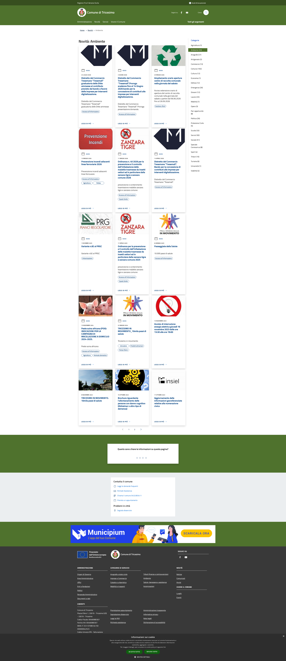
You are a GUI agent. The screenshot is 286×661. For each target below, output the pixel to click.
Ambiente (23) (196, 50)
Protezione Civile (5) (197, 124)
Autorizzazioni (148, 586)
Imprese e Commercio (118, 578)
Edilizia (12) (195, 83)
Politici (79, 590)
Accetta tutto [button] (134, 652)
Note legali (147, 618)
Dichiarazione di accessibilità (154, 622)
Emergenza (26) (197, 87)
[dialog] (143, 647)
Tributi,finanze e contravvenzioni (155, 574)
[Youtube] (186, 12)
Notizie (179, 574)
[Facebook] (180, 12)
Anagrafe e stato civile (118, 574)
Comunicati (181, 578)
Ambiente (147, 578)
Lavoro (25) (195, 97)
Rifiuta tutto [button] (152, 652)
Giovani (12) (195, 92)
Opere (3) (194, 106)
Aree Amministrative (85, 578)
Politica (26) (195, 118)
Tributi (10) (195, 156)
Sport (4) (194, 152)
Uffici (79, 582)
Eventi (179, 597)
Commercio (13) (197, 64)
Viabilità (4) (195, 170)
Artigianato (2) (196, 59)
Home (82, 30)
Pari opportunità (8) (197, 112)
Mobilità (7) (195, 101)
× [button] (283, 636)
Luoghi (179, 593)
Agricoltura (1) (196, 45)
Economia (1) (196, 78)
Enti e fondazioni (83, 586)
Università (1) (196, 166)
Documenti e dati (83, 598)
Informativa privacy (150, 614)
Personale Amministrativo (87, 594)
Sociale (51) (195, 140)
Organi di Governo (84, 574)
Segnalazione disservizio (119, 614)
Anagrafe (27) (196, 54)
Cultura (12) (195, 73)
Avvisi (88, 70)
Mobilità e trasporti (117, 586)
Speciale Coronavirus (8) (196, 146)
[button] (143, 657)
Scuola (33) (195, 130)
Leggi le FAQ (115, 618)
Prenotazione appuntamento (121, 610)
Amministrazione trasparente (154, 610)
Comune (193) (196, 68)
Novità (90, 30)
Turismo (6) (195, 161)
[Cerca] (206, 12)
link (164, 647)
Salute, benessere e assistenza (155, 582)
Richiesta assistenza (118, 622)
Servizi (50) (195, 135)
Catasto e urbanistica (118, 582)
